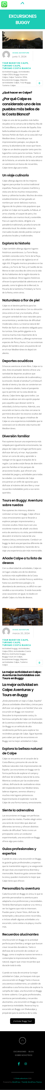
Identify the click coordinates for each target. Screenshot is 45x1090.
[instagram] (26, 1063)
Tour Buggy (25, 82)
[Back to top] (22, 1040)
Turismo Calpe (11, 65)
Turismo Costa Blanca (16, 68)
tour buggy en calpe (15, 63)
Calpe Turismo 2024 (18, 77)
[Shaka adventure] (23, 5)
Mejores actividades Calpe (14, 81)
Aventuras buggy (17, 654)
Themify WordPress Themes (31, 1082)
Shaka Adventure (20, 53)
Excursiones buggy (10, 80)
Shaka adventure (21, 1078)
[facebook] (19, 1063)
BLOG (31, 1051)
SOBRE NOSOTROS (23, 1055)
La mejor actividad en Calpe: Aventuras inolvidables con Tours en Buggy (21, 675)
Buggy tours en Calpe (12, 656)
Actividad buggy (10, 71)
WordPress (16, 1082)
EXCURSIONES (20, 1051)
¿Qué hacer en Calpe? (17, 92)
